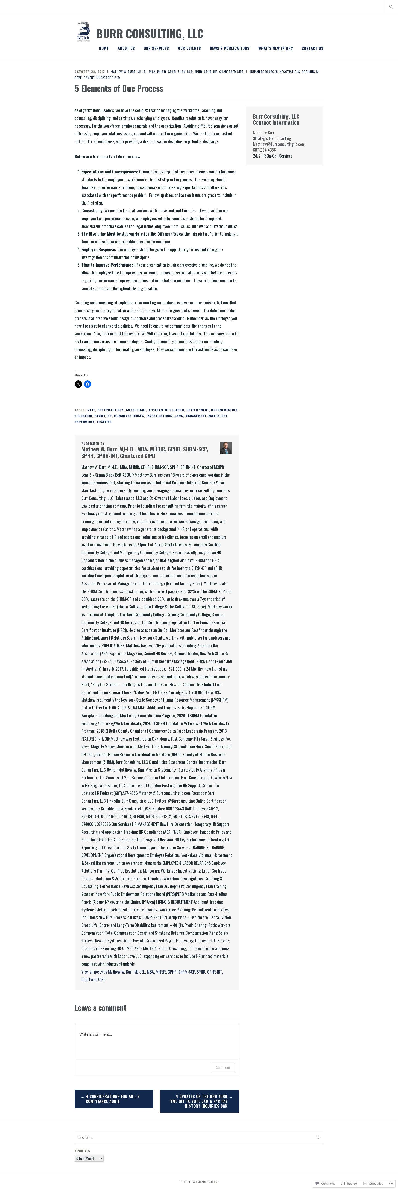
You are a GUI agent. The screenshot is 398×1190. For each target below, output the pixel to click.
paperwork (84, 421)
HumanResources (129, 415)
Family (99, 415)
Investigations (159, 415)
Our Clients (189, 48)
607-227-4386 (264, 150)
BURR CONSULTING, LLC (149, 33)
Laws (179, 415)
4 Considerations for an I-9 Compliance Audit (113, 1099)
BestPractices (110, 409)
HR (109, 415)
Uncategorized (108, 77)
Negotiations (290, 71)
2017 (91, 409)
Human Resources (264, 71)
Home (104, 48)
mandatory (218, 415)
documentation (224, 409)
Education (83, 415)
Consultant (136, 409)
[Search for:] (391, 7)
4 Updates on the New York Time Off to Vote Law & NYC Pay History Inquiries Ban (198, 1101)
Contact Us (312, 48)
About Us (126, 48)
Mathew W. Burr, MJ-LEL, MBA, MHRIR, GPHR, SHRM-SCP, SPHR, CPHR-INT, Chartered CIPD (177, 71)
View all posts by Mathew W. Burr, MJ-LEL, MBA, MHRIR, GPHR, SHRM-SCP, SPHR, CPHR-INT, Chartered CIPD (152, 976)
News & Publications (229, 48)
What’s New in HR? (275, 48)
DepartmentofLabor (166, 409)
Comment (223, 1067)
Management (195, 415)
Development (198, 409)
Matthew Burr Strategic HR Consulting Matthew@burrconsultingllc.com (279, 138)
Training (104, 421)
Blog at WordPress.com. (199, 1181)
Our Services (156, 48)
